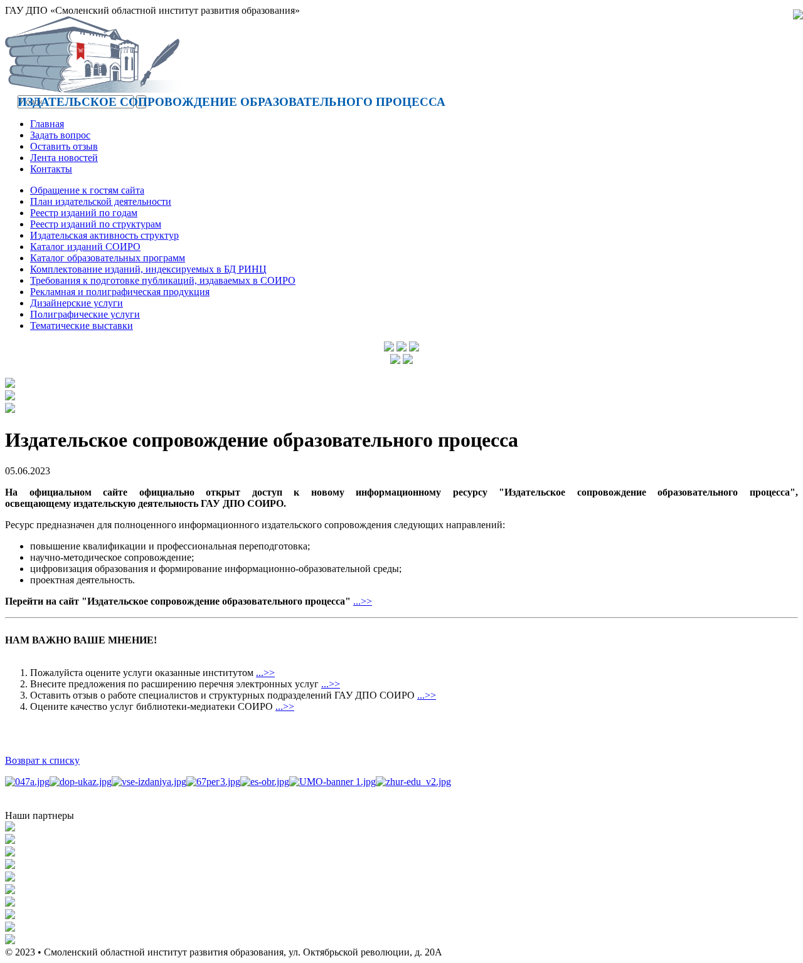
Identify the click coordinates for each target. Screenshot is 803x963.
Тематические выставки (81, 325)
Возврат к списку (42, 760)
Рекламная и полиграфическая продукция (120, 291)
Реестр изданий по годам (83, 212)
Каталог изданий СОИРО (85, 246)
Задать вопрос (60, 135)
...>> (362, 601)
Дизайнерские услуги (76, 303)
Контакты (51, 169)
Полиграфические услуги (85, 314)
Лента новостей (64, 157)
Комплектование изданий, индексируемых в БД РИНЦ (148, 269)
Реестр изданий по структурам (95, 224)
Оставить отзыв (64, 146)
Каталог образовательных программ (107, 257)
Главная (47, 123)
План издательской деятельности (100, 201)
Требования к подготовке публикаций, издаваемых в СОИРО (162, 280)
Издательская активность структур (104, 235)
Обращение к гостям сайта (87, 190)
